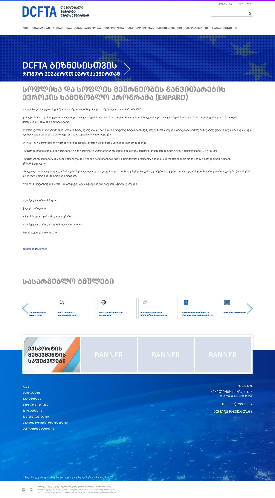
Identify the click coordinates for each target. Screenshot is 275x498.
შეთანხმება (62, 28)
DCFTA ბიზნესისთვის (221, 28)
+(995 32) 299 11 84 (237, 404)
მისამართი (245, 386)
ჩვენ (26, 28)
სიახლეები (41, 28)
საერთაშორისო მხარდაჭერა (179, 28)
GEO (241, 4)
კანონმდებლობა (140, 28)
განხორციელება (87, 28)
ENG (249, 4)
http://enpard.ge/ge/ (34, 248)
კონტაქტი (225, 4)
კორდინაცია (114, 28)
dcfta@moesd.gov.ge (233, 411)
